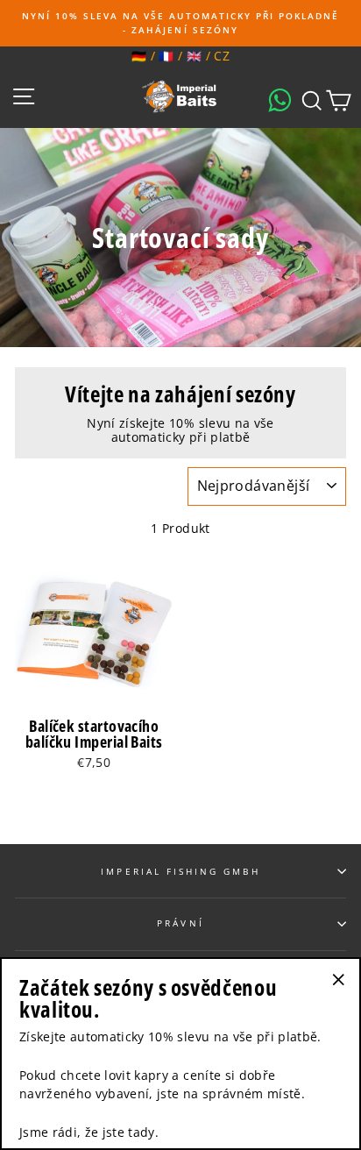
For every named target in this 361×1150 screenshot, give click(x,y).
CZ (222, 55)
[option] (180, 23)
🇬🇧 (194, 55)
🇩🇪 (138, 55)
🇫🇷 (166, 55)
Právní (180, 923)
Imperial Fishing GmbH (180, 871)
